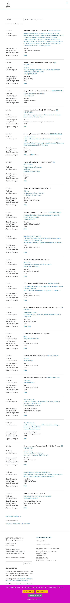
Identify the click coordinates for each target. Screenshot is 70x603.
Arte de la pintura (29, 137)
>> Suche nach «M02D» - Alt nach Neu (18, 524)
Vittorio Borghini (29, 219)
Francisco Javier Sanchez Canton (34, 117)
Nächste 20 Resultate (12, 516)
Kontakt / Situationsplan (43, 544)
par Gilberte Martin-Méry (32, 171)
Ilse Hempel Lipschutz (31, 498)
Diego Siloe (27, 262)
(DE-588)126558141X (53, 377)
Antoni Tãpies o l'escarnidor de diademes (37, 472)
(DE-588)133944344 (58, 91)
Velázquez (27, 380)
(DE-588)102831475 (54, 30)
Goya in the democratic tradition (34, 94)
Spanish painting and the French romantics (37, 496)
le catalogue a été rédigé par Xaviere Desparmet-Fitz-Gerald (43, 242)
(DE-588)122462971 (53, 356)
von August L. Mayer (30, 74)
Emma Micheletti (29, 382)
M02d (25, 55)
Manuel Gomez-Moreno (31, 266)
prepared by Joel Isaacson (32, 406)
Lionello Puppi (28, 360)
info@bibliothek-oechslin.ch (17, 551)
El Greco (26, 68)
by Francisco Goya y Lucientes (33, 453)
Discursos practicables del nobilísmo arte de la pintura (41, 33)
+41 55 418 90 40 (15, 549)
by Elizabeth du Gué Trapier (32, 195)
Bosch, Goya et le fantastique (33, 167)
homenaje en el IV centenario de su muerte (37, 264)
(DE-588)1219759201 (55, 212)
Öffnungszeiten (40, 540)
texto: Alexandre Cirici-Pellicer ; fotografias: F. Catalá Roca (42, 290)
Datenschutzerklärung (35, 595)
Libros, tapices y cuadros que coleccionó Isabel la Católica (42, 115)
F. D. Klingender (29, 96)
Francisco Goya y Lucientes (32, 236)
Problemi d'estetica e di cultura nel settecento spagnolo (42, 215)
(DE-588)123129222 (56, 134)
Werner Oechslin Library (18, 553)
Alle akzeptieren (28, 591)
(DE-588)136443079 (54, 283)
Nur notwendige (41, 591)
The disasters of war (30, 312)
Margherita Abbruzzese (31, 338)
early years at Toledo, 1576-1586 (34, 193)
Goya (25, 336)
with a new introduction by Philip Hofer (36, 455)
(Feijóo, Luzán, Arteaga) (31, 217)
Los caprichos (28, 451)
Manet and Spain (29, 399)
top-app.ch (40, 599)
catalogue (27, 169)
